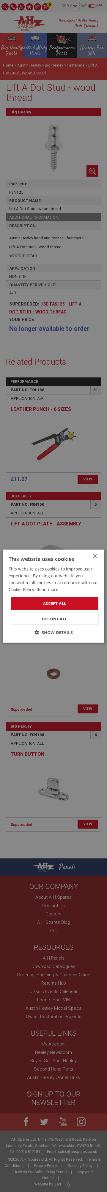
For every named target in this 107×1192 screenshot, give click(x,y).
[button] (53, 632)
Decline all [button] (54, 619)
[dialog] (53, 596)
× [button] (94, 556)
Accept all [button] (54, 603)
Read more (47, 589)
